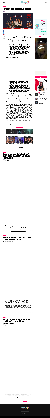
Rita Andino (7, 160)
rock (9, 121)
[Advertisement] (19, 74)
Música (15, 5)
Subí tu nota (36, 5)
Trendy (32, 5)
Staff (24, 413)
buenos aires (21, 120)
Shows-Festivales (19, 5)
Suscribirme (43, 31)
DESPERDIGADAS (25, 120)
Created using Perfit (43, 34)
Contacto (22, 413)
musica (7, 121)
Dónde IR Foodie (29, 5)
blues (18, 120)
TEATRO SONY (12, 121)
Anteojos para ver (14, 120)
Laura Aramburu (8, 11)
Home (13, 5)
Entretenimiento (24, 5)
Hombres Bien (29, 120)
